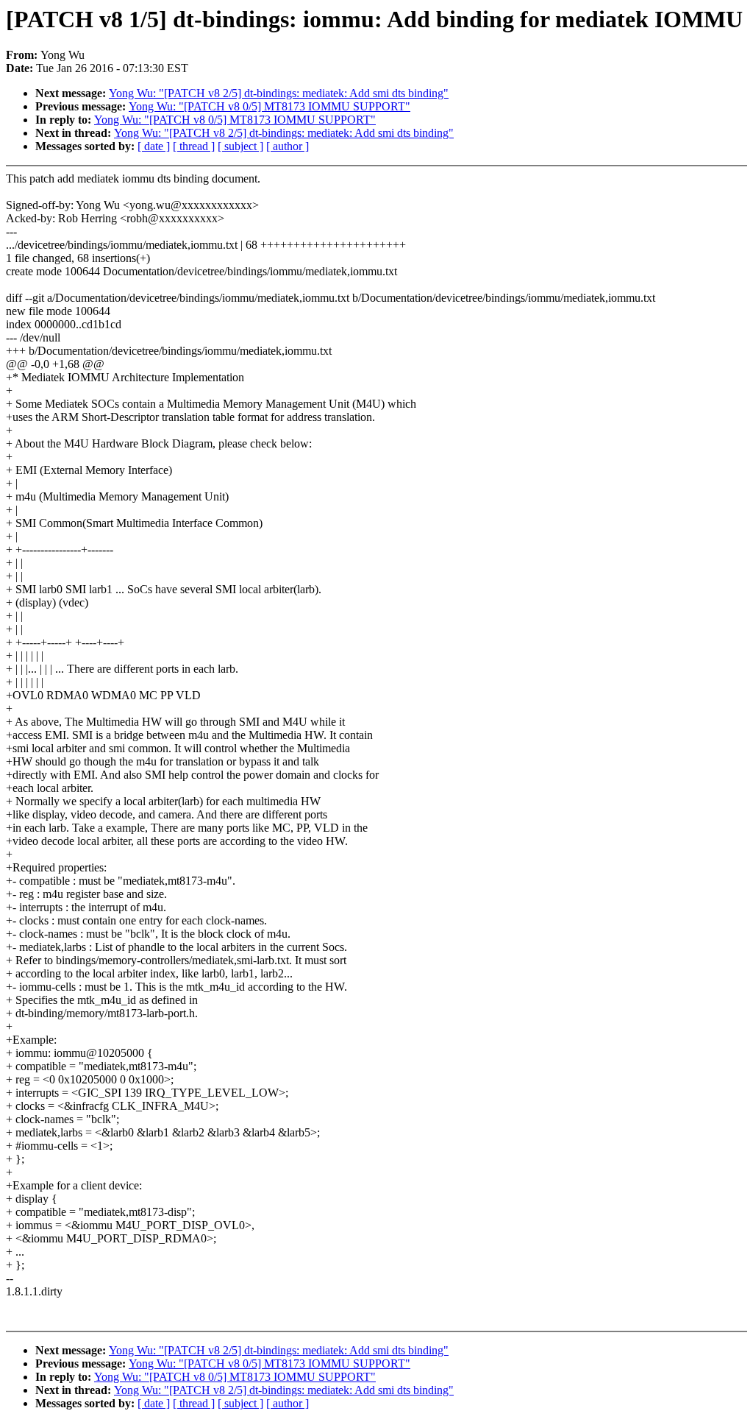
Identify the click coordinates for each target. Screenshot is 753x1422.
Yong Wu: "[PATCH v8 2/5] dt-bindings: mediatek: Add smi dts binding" (279, 93)
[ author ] (287, 146)
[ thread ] (194, 146)
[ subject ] (240, 146)
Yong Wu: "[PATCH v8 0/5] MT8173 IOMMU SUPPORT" (269, 106)
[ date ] (154, 146)
